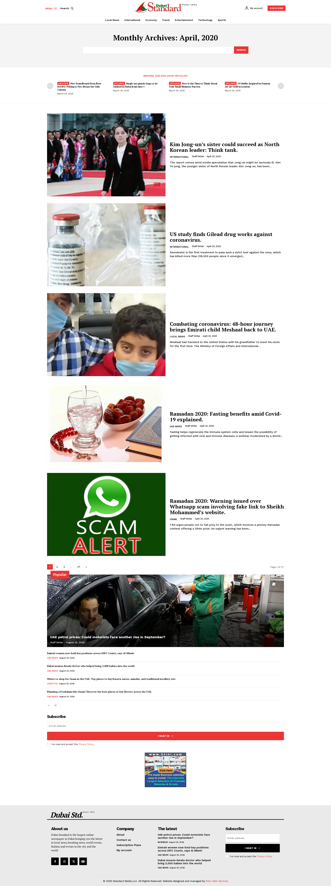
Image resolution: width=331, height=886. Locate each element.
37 (78, 567)
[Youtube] (83, 861)
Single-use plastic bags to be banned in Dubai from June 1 (135, 85)
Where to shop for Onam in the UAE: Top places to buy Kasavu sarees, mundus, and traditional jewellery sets (111, 679)
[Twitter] (73, 861)
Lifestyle (52, 683)
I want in (163, 736)
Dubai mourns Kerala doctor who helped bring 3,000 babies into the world (90, 666)
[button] (67, 8)
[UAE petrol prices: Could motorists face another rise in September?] (165, 611)
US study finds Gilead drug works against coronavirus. (221, 237)
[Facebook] (55, 861)
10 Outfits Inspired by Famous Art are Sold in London (247, 85)
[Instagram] (64, 861)
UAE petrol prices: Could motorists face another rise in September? (107, 637)
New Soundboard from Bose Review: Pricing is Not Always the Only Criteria (79, 86)
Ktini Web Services (217, 881)
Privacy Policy (85, 744)
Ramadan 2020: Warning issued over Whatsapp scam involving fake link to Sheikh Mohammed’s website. (227, 506)
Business (163, 842)
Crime (173, 519)
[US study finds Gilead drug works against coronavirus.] (106, 244)
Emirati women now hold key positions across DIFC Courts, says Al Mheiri (90, 653)
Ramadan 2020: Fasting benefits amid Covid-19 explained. (226, 416)
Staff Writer (198, 156)
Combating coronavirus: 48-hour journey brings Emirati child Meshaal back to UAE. (223, 326)
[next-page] (281, 86)
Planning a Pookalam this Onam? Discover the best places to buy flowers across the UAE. (99, 691)
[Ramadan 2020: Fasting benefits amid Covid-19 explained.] (106, 424)
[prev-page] (50, 86)
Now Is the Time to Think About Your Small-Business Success (193, 85)
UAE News (176, 426)
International (179, 157)
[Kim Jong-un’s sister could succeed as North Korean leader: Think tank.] (106, 154)
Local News (177, 336)
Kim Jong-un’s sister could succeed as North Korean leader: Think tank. (224, 147)
